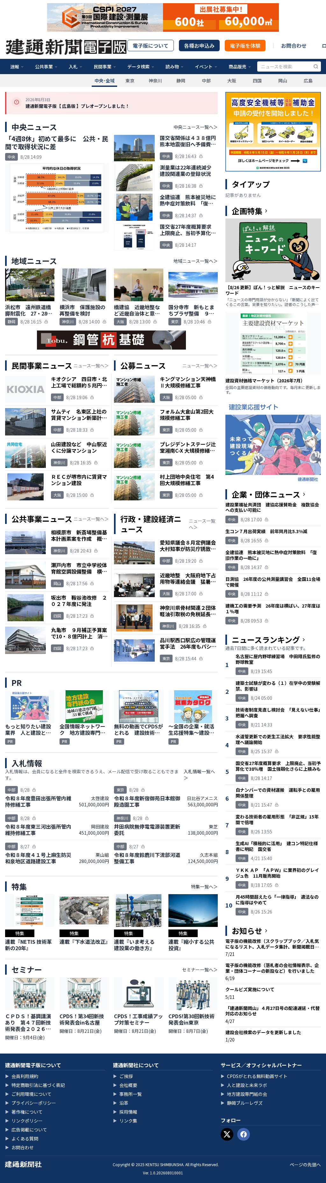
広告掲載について (26, 1129)
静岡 (180, 80)
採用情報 (125, 1112)
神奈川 (155, 80)
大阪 (231, 80)
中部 (206, 80)
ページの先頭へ (305, 1164)
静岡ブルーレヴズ (242, 1103)
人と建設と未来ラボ (244, 1085)
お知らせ (247, 931)
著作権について (24, 1112)
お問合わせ (294, 45)
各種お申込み (199, 45)
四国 (257, 80)
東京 (129, 80)
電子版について (150, 45)
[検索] (316, 66)
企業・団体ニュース (266, 494)
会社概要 (125, 1085)
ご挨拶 (123, 1076)
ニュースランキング (266, 640)
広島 (308, 80)
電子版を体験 (245, 45)
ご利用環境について (28, 1094)
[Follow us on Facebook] (243, 1134)
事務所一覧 (127, 1094)
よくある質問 (21, 1138)
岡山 (282, 80)
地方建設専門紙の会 (244, 1094)
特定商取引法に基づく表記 (35, 1085)
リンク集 (125, 1120)
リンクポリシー (24, 1120)
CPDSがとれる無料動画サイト (254, 1076)
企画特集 (247, 211)
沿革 (120, 1103)
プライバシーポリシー (30, 1103)
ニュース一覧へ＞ (91, 365)
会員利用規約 (21, 1076)
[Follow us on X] (227, 1134)
